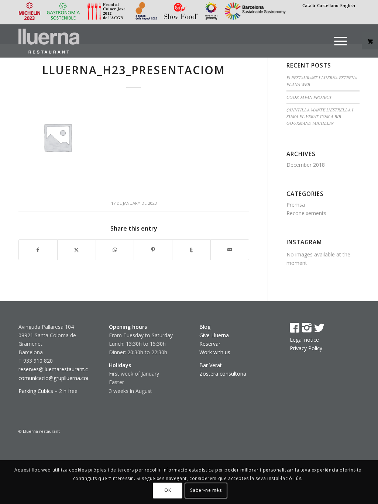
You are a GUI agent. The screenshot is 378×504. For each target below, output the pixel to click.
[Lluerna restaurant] (48, 41)
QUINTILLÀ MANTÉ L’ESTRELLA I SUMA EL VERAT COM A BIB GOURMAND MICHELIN (319, 116)
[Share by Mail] (230, 250)
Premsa (295, 204)
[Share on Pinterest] (153, 250)
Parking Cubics (35, 390)
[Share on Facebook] (38, 250)
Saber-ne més (205, 490)
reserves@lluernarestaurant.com (57, 369)
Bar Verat (210, 365)
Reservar (209, 343)
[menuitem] (345, 41)
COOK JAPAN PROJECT (309, 97)
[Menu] (340, 41)
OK (167, 490)
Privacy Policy (306, 348)
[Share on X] (77, 250)
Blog (204, 326)
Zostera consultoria (222, 373)
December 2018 (305, 164)
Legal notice (304, 339)
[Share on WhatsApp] (115, 250)
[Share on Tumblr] (191, 250)
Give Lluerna (214, 335)
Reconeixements (306, 213)
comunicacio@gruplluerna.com (55, 378)
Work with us (214, 352)
